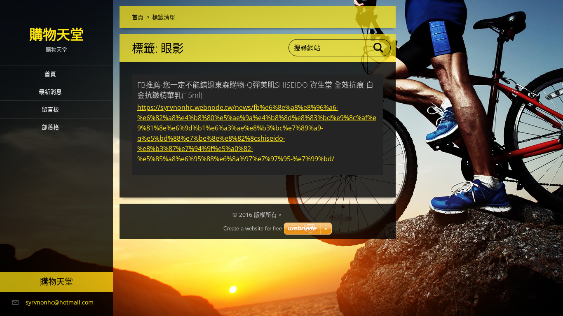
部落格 (50, 127)
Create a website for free (252, 228)
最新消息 (50, 91)
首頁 (50, 74)
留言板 (50, 109)
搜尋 (378, 48)
